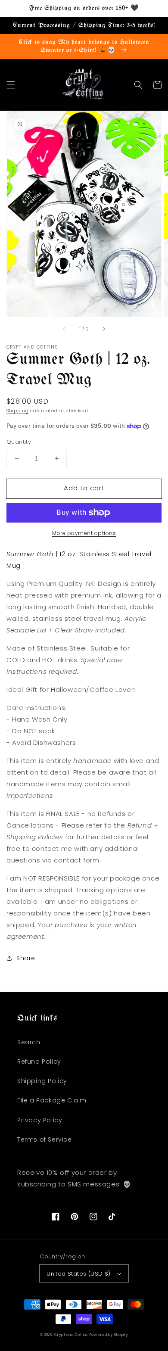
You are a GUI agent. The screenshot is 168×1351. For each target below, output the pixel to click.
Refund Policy (39, 1061)
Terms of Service (44, 1139)
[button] (10, 84)
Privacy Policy (39, 1120)
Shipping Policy (42, 1081)
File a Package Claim (52, 1100)
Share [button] (25, 958)
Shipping (17, 411)
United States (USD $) (78, 1274)
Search (28, 1042)
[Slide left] (64, 328)
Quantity (18, 442)
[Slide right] (103, 328)
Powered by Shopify (109, 1334)
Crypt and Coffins (71, 1334)
